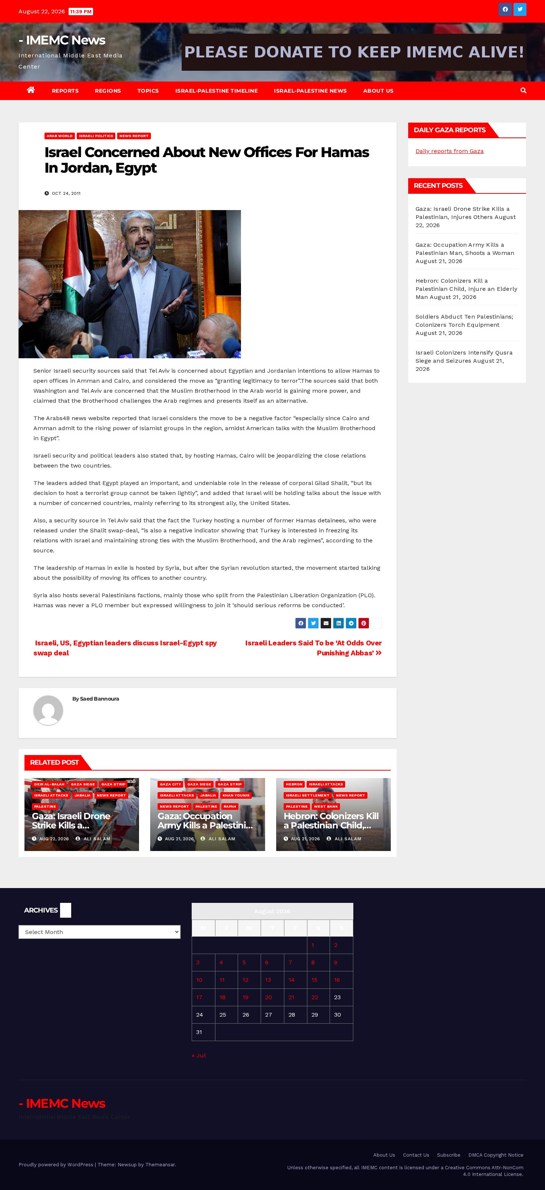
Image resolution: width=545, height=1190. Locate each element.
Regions (108, 90)
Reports (65, 90)
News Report (134, 136)
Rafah (230, 806)
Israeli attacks (51, 795)
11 (222, 979)
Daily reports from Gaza (450, 150)
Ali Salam (96, 838)
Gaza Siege (83, 784)
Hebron (294, 784)
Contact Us (416, 1155)
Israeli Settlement (308, 795)
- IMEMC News (62, 40)
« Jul (198, 1055)
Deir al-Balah (49, 784)
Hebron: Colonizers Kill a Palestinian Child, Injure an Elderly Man (331, 825)
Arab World (60, 136)
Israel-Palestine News (310, 90)
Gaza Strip (113, 784)
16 (337, 979)
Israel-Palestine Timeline (216, 90)
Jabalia (82, 795)
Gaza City (170, 784)
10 (199, 979)
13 (268, 979)
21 (291, 997)
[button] (523, 90)
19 (245, 997)
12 (245, 979)
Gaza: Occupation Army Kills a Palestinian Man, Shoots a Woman (207, 825)
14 (291, 979)
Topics (148, 90)
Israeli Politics (96, 136)
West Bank (326, 806)
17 (199, 997)
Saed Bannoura (99, 698)
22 (314, 997)
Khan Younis (236, 795)
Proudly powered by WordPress (57, 1164)
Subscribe (448, 1155)
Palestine (45, 806)
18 (222, 997)
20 (268, 997)
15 (314, 979)
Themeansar (160, 1164)
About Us (378, 90)
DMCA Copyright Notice (495, 1155)
